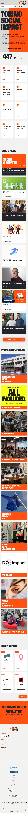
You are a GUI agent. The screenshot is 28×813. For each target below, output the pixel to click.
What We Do (3, 747)
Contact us (14, 755)
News (2, 744)
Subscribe (14, 719)
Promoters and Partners (5, 742)
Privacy (2, 808)
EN (19, 6)
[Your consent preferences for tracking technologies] (25, 811)
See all (22, 696)
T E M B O (16, 811)
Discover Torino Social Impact (14, 48)
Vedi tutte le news (12, 339)
